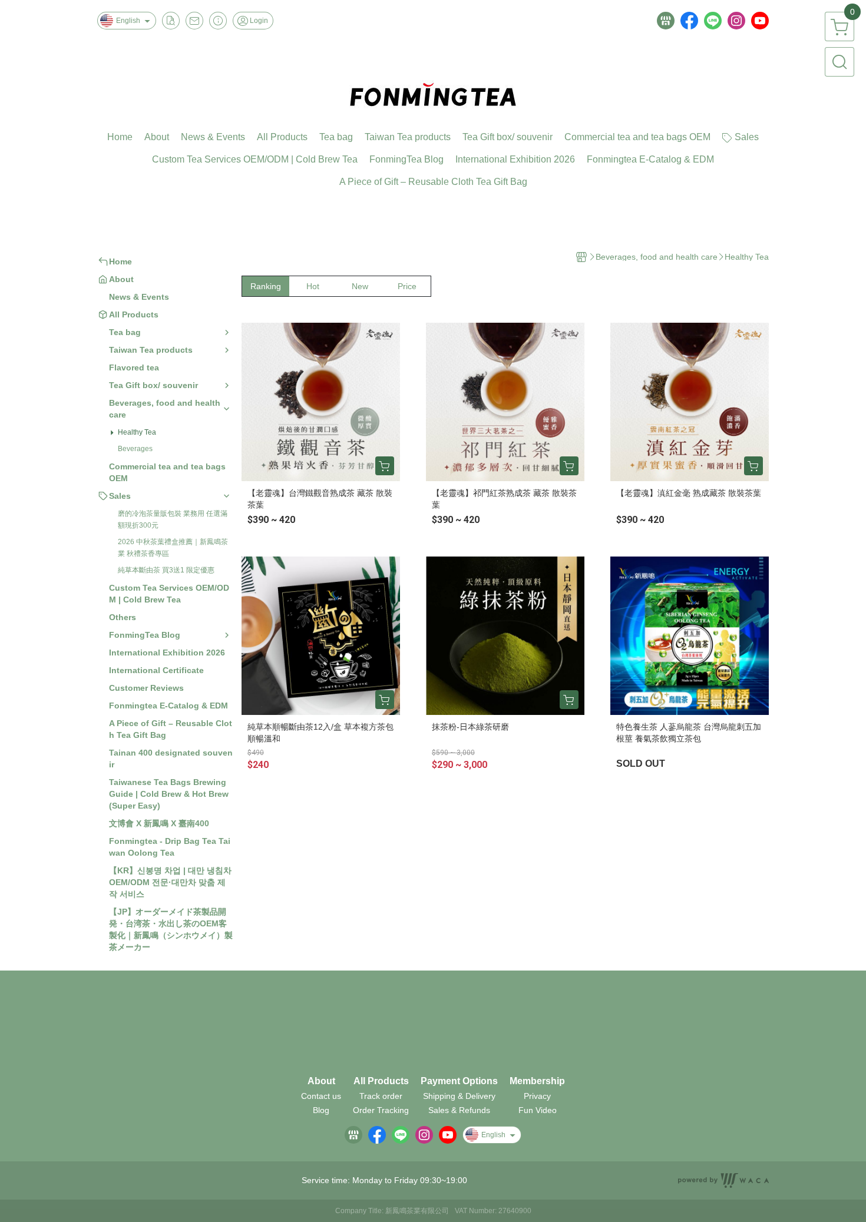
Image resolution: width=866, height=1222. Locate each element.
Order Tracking (381, 1110)
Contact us (321, 1096)
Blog (321, 1110)
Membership (537, 1081)
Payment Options (459, 1081)
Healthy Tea (137, 432)
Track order (380, 1096)
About (321, 1081)
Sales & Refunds (459, 1110)
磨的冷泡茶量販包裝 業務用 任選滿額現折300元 (172, 519)
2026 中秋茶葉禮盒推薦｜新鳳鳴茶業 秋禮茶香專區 (173, 548)
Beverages (135, 449)
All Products (381, 1081)
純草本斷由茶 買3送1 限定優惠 (166, 570)
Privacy (537, 1096)
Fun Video (537, 1110)
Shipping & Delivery (459, 1096)
